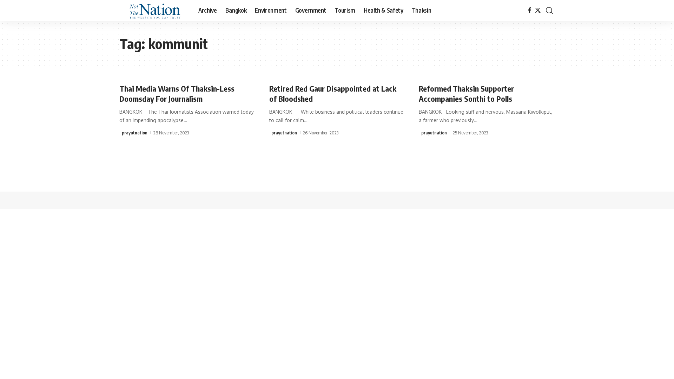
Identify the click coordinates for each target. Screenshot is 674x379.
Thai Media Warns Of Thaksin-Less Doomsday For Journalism (176, 94)
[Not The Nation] (153, 10)
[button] (549, 10)
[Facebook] (529, 10)
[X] (537, 10)
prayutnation (134, 132)
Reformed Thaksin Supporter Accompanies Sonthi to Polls (466, 94)
